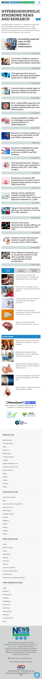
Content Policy (7, 574)
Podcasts (5, 483)
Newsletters (7, 554)
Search (5, 551)
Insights (5, 460)
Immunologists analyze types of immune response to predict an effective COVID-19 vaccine (25, 90)
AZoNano (6, 591)
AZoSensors (6, 605)
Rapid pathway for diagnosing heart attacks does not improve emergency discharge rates (28, 366)
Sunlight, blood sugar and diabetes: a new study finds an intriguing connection (28, 300)
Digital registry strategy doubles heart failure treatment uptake (28, 388)
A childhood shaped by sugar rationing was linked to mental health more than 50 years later (28, 312)
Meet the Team (8, 547)
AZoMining (6, 608)
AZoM (4, 588)
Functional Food (8, 443)
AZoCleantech (7, 595)
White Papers (7, 453)
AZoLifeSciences (8, 618)
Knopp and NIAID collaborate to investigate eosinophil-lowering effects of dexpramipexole (24, 121)
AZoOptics (6, 598)
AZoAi (4, 621)
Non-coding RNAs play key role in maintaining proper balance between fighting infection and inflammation (25, 106)
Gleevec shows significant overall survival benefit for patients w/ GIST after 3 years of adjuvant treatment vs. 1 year (25, 196)
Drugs (5, 473)
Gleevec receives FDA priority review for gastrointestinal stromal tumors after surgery (24, 240)
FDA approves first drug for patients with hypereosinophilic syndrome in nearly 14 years (25, 75)
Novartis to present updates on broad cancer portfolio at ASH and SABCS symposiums (25, 135)
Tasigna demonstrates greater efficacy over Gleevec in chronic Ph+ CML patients (25, 210)
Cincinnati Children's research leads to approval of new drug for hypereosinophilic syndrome (25, 60)
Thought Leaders (8, 457)
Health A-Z (6, 450)
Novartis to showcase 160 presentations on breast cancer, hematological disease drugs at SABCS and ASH (25, 181)
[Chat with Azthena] (37, 675)
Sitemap (5, 557)
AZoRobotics (7, 601)
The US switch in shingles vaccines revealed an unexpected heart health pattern (28, 289)
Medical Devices (8, 470)
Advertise (6, 561)
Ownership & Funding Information (14, 577)
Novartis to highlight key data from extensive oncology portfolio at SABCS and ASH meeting (24, 151)
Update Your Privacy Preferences (21, 658)
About (5, 544)
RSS (38, 19)
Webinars (6, 520)
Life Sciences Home (9, 497)
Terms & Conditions (9, 567)
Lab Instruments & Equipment (12, 504)
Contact (5, 564)
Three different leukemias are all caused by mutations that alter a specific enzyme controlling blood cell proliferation (24, 256)
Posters (5, 480)
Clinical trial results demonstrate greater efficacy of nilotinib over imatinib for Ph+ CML (25, 226)
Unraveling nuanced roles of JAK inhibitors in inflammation (28, 43)
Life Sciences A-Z (8, 507)
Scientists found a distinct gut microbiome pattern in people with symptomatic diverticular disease (27, 277)
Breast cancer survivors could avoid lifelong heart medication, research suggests (27, 342)
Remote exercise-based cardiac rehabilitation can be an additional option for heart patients (27, 354)
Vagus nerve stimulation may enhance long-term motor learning (27, 323)
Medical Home (7, 440)
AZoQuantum (7, 611)
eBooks (5, 477)
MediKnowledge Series (10, 463)
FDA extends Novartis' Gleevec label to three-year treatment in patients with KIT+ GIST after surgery (25, 166)
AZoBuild (6, 615)
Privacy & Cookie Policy (10, 571)
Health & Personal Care (10, 467)
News (4, 447)
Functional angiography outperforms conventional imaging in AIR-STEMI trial (28, 377)
